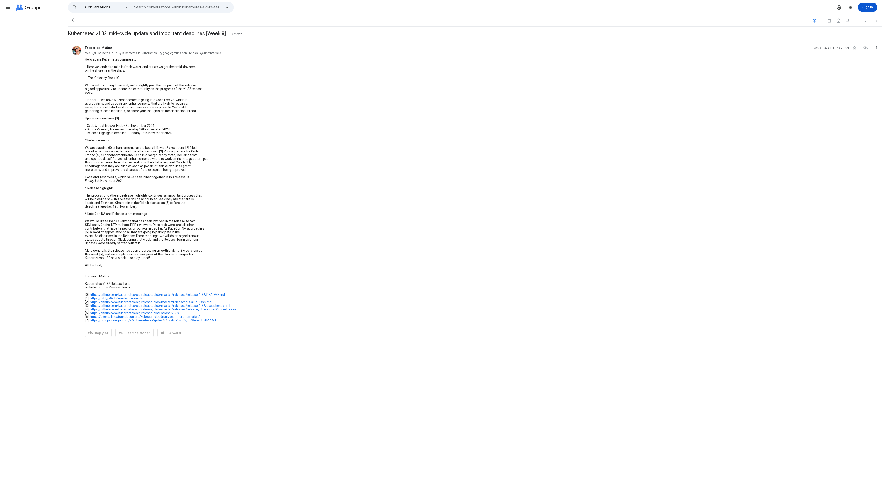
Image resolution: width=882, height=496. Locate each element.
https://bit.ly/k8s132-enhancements (116, 298)
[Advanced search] (227, 7)
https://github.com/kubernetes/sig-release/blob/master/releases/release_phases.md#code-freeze (163, 309)
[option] (107, 7)
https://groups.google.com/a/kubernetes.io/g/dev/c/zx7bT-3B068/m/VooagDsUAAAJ (153, 320)
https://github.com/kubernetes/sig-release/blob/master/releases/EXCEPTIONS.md (151, 302)
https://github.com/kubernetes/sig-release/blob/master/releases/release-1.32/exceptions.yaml (160, 305)
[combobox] (178, 7)
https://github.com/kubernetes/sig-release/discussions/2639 (134, 313)
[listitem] (475, 190)
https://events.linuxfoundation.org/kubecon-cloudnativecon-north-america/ (145, 316)
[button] (8, 7)
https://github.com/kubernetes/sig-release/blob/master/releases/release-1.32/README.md (157, 294)
